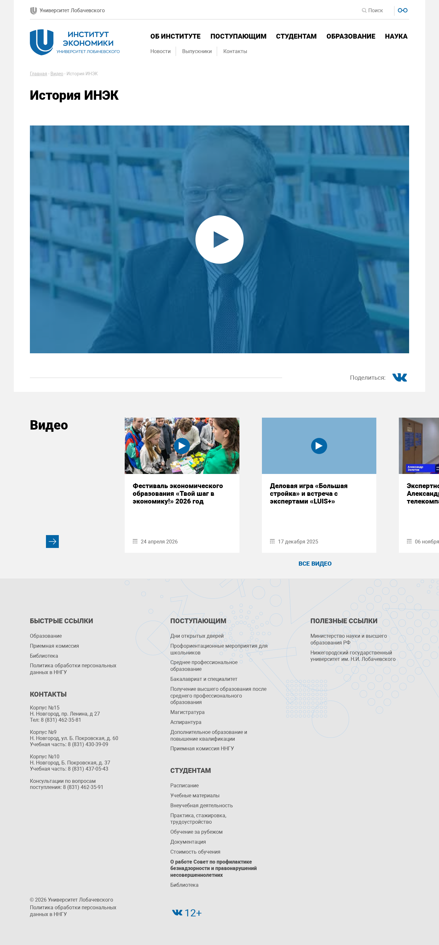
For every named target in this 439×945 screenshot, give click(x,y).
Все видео (315, 563)
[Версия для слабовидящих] (402, 9)
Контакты (235, 51)
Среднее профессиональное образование (203, 665)
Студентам (296, 36)
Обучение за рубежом (196, 832)
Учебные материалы (195, 795)
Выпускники (197, 51)
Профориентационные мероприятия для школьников (219, 649)
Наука (396, 36)
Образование (351, 36)
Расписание (184, 786)
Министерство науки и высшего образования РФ (348, 639)
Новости (160, 51)
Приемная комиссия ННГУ (202, 749)
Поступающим (238, 36)
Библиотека (44, 656)
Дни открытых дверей (197, 636)
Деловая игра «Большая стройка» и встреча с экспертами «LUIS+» (309, 493)
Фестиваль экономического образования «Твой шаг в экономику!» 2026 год (178, 493)
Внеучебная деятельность (201, 805)
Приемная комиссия (54, 646)
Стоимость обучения (195, 852)
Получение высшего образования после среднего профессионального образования (218, 696)
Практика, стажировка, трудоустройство (198, 818)
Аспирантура (186, 722)
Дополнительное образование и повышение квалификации (208, 735)
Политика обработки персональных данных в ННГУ (73, 668)
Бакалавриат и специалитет (203, 679)
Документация (188, 842)
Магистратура (187, 712)
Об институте (175, 36)
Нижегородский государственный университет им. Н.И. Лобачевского (353, 656)
